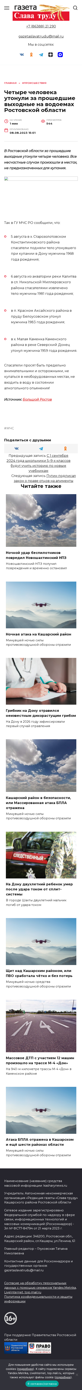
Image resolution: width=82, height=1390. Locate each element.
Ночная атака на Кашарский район (38, 634)
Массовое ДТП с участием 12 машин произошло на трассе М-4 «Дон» (40, 1060)
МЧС (10, 428)
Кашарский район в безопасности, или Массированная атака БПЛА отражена (38, 803)
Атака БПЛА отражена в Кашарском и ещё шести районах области (40, 1142)
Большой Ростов (37, 399)
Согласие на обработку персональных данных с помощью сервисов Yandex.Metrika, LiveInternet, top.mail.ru (40, 1287)
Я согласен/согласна (42, 1383)
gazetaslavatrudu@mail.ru (41, 36)
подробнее (25, 1369)
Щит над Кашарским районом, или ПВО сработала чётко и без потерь (39, 973)
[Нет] (77, 1375)
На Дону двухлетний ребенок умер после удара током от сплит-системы (39, 889)
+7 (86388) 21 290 (41, 26)
